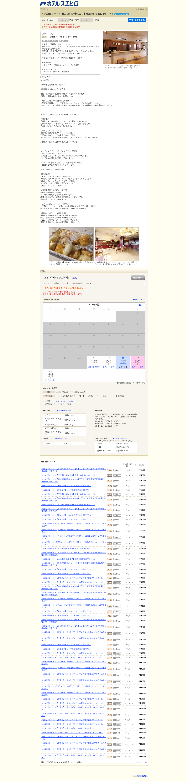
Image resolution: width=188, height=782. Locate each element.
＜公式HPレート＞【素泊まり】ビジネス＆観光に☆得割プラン (66, 486)
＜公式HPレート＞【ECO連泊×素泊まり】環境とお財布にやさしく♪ (68, 475)
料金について (140, 299)
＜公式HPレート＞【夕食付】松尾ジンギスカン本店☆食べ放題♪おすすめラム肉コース (73, 633)
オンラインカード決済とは (65, 401)
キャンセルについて (123, 438)
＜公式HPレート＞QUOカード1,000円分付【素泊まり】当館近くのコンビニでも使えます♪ (73, 524)
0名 (75, 278)
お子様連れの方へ (65, 410)
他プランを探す (94, 367)
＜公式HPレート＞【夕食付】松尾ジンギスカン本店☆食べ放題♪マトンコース (72, 578)
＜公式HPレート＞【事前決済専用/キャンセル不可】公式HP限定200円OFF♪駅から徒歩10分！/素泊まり (73, 470)
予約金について (63, 438)
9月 (140, 305)
